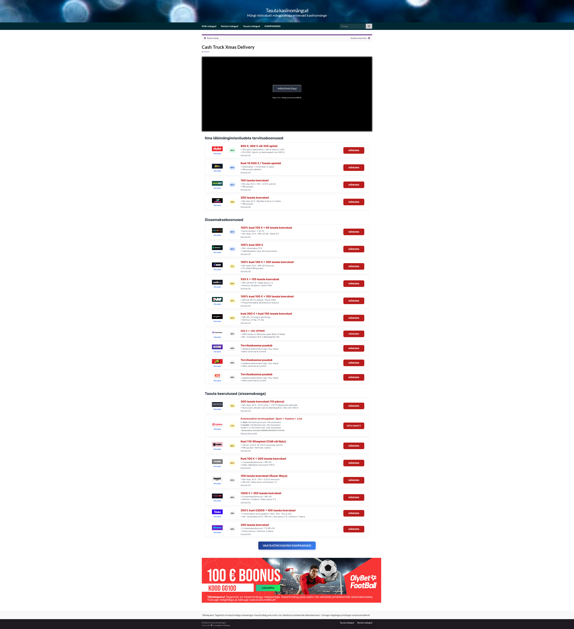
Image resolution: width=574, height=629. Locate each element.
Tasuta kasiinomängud (287, 10)
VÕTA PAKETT (354, 426)
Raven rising (212, 38)
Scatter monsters (359, 38)
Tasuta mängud (251, 26)
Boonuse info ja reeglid (249, 433)
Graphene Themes (222, 625)
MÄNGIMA (354, 150)
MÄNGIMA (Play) (287, 88)
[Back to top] (567, 622)
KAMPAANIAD (273, 26)
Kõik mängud (209, 26)
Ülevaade (217, 154)
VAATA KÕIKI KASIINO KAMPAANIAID (287, 545)
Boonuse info (246, 155)
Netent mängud (229, 26)
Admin (207, 52)
